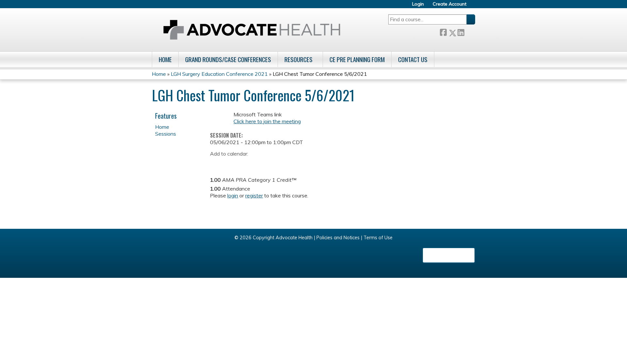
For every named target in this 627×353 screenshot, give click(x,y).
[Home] (252, 29)
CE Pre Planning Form (357, 59)
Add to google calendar (216, 163)
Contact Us (412, 59)
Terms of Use (378, 238)
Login (418, 4)
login (232, 195)
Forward (469, 31)
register (254, 195)
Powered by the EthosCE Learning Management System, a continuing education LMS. (448, 255)
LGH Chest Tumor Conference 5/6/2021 (320, 74)
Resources (298, 59)
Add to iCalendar (246, 163)
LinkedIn (461, 31)
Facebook (443, 31)
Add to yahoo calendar (231, 163)
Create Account (449, 4)
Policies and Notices (338, 238)
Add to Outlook (261, 163)
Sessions (165, 133)
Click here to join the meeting (267, 121)
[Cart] (473, 6)
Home (165, 59)
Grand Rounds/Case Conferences (228, 59)
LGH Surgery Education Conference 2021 (219, 74)
